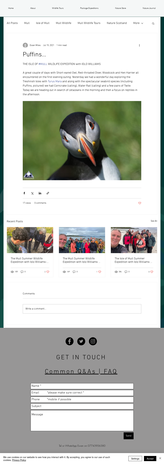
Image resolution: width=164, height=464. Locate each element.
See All (154, 221)
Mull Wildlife (63, 23)
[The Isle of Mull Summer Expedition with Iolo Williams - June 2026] (134, 240)
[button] (33, 8)
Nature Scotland (117, 23)
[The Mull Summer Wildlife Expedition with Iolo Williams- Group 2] (30, 240)
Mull (27, 23)
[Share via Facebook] (24, 193)
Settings (135, 458)
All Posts (12, 23)
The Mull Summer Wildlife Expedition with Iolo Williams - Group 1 (81, 260)
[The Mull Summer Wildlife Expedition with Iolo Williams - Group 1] (82, 240)
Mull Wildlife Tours (89, 23)
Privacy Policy (19, 460)
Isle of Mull (42, 23)
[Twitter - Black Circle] (81, 341)
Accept (150, 458)
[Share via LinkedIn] (39, 193)
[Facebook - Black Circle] (70, 341)
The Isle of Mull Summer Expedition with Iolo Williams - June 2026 (133, 260)
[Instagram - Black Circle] (93, 341)
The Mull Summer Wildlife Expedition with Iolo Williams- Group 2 (29, 260)
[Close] (160, 458)
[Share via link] (47, 193)
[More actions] (139, 45)
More (136, 23)
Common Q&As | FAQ (81, 372)
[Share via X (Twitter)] (32, 193)
